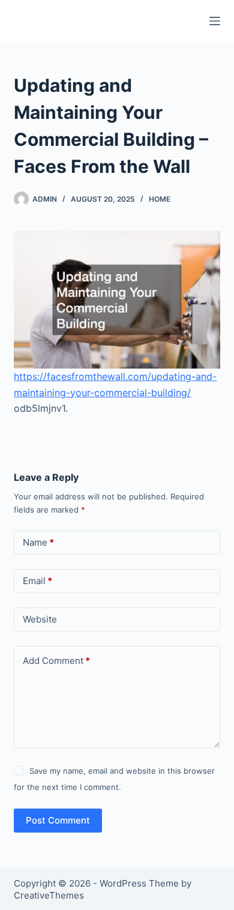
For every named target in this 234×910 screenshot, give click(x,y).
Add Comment (56, 660)
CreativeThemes (49, 895)
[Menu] (214, 21)
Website (40, 619)
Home (159, 198)
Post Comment (58, 820)
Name (38, 542)
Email (37, 580)
